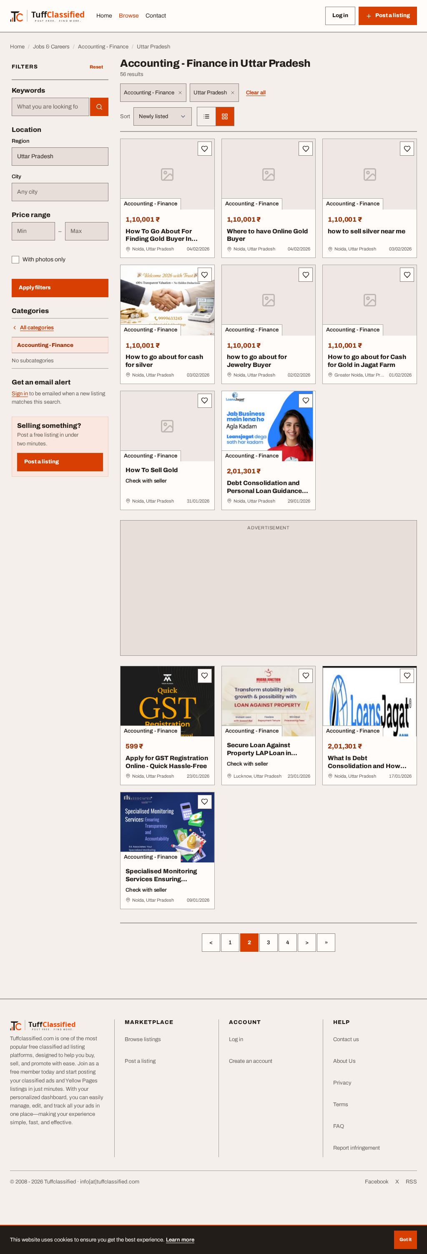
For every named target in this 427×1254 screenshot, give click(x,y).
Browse (129, 16)
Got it (405, 1239)
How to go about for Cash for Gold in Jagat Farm (367, 361)
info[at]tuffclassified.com (109, 1182)
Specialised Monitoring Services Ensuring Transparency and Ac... (161, 879)
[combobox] (50, 107)
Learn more (180, 1240)
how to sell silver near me (366, 231)
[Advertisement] (269, 591)
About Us (344, 1061)
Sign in (20, 394)
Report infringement (356, 1148)
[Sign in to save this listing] (205, 149)
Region (21, 141)
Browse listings (143, 1039)
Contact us (346, 1039)
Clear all (256, 93)
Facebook (377, 1182)
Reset (96, 66)
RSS (411, 1182)
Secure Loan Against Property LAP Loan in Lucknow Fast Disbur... (262, 753)
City (16, 177)
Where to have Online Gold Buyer (267, 235)
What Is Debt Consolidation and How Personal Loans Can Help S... (366, 770)
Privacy (342, 1083)
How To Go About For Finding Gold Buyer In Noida (159, 239)
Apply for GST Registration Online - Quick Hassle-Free (167, 762)
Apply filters (35, 288)
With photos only (44, 259)
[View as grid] (225, 116)
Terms (340, 1104)
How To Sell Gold (152, 470)
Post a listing (41, 462)
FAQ (338, 1126)
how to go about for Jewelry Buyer (257, 361)
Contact (156, 16)
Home (104, 16)
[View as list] (206, 116)
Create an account (250, 1061)
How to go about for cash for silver (164, 361)
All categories (37, 328)
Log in (340, 15)
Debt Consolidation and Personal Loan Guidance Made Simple (264, 491)
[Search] (99, 107)
